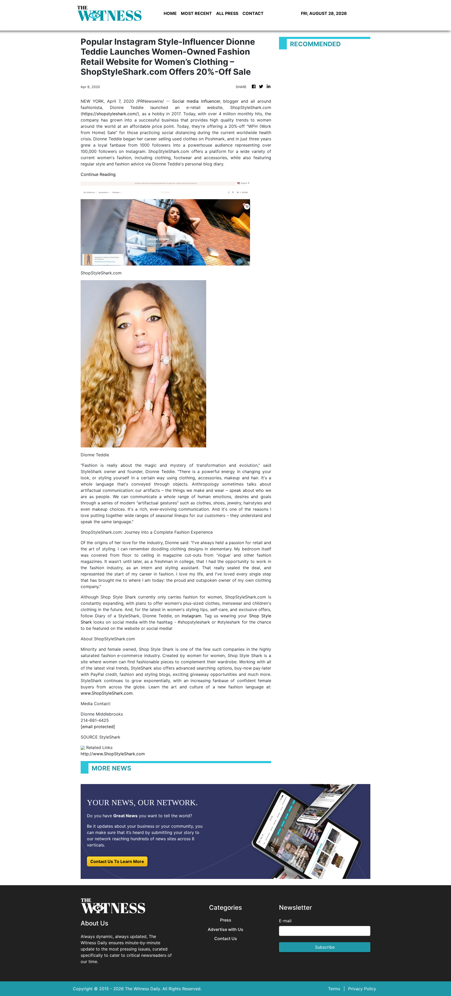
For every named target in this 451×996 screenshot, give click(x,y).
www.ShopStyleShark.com (107, 693)
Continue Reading (98, 174)
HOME (170, 13)
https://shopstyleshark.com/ (110, 113)
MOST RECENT (196, 13)
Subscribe (325, 947)
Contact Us (225, 938)
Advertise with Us (225, 929)
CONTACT (253, 13)
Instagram (191, 615)
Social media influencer (196, 101)
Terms (334, 988)
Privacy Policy (362, 988)
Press (225, 920)
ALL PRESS (227, 13)
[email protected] (98, 726)
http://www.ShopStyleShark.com (113, 753)
